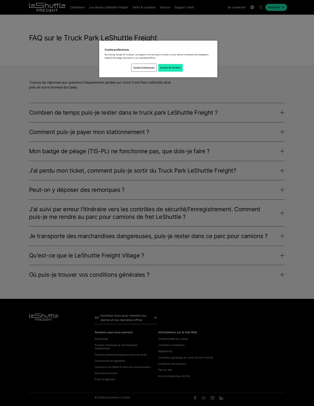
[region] (158, 59)
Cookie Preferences (144, 67)
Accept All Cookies (170, 67)
